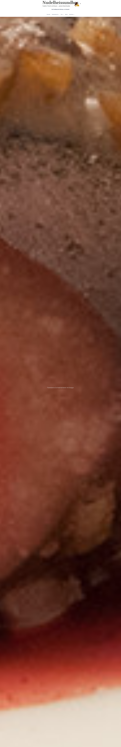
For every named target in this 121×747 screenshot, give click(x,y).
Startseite (48, 14)
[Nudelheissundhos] (60, 3)
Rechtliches (71, 14)
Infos (61, 14)
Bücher (66, 14)
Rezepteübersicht (55, 14)
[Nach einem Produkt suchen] (80, 3)
